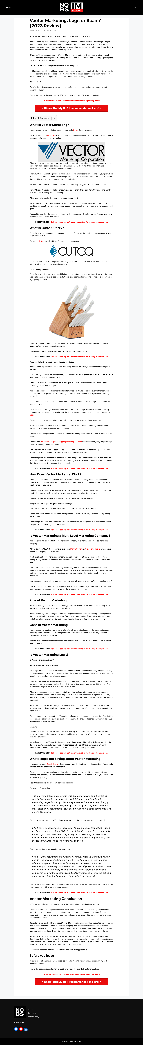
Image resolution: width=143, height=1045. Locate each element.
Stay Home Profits (93, 549)
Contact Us (32, 1013)
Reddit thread (52, 764)
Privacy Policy (33, 1017)
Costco (32, 415)
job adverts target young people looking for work (61, 442)
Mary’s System (76, 549)
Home (8, 7)
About (30, 1009)
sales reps (51, 135)
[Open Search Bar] (136, 7)
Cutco (75, 130)
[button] (52, 118)
